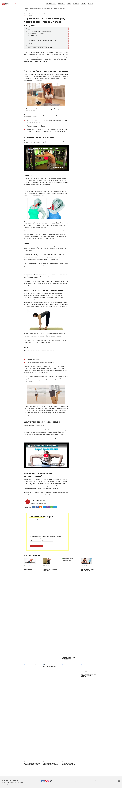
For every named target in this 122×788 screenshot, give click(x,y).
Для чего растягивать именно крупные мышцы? (40, 47)
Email (43, 540)
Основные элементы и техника (36, 33)
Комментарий (34, 520)
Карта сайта (93, 781)
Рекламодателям (75, 781)
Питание (90, 4)
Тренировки (61, 4)
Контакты (85, 781)
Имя (31, 540)
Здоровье (83, 4)
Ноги (31, 43)
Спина (32, 38)
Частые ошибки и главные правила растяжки (39, 31)
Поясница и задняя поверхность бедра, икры (43, 40)
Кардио (69, 4)
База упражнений (51, 4)
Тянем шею (33, 35)
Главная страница (28, 8)
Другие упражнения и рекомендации (37, 45)
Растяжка (76, 4)
